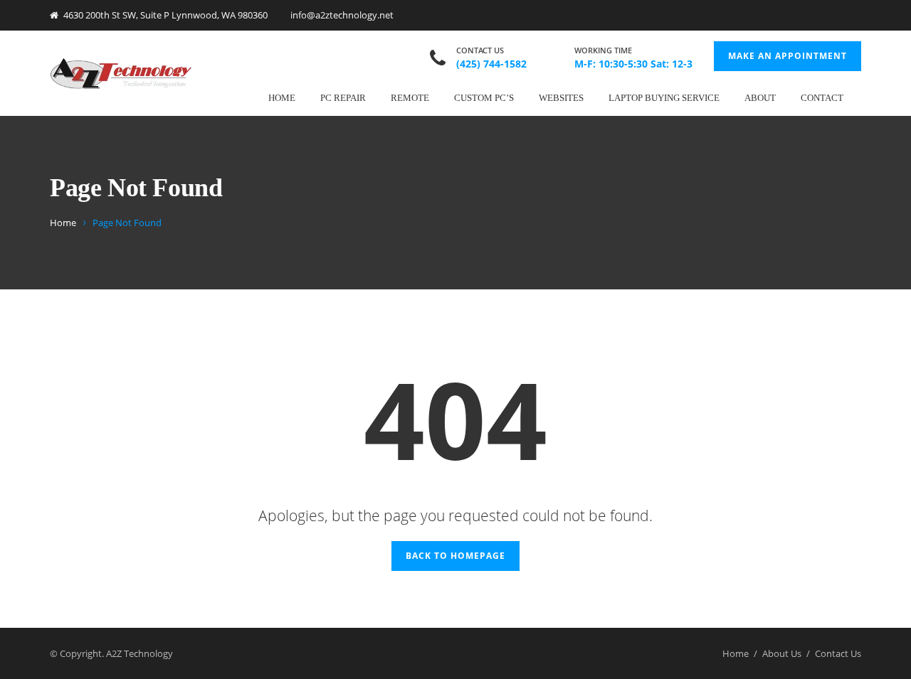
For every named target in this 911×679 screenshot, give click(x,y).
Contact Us (838, 653)
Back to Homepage (455, 556)
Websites (561, 97)
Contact (822, 97)
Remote (410, 97)
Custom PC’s (484, 97)
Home (281, 97)
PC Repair (343, 97)
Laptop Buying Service (664, 97)
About (760, 97)
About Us (781, 653)
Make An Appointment (787, 56)
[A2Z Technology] (121, 73)
